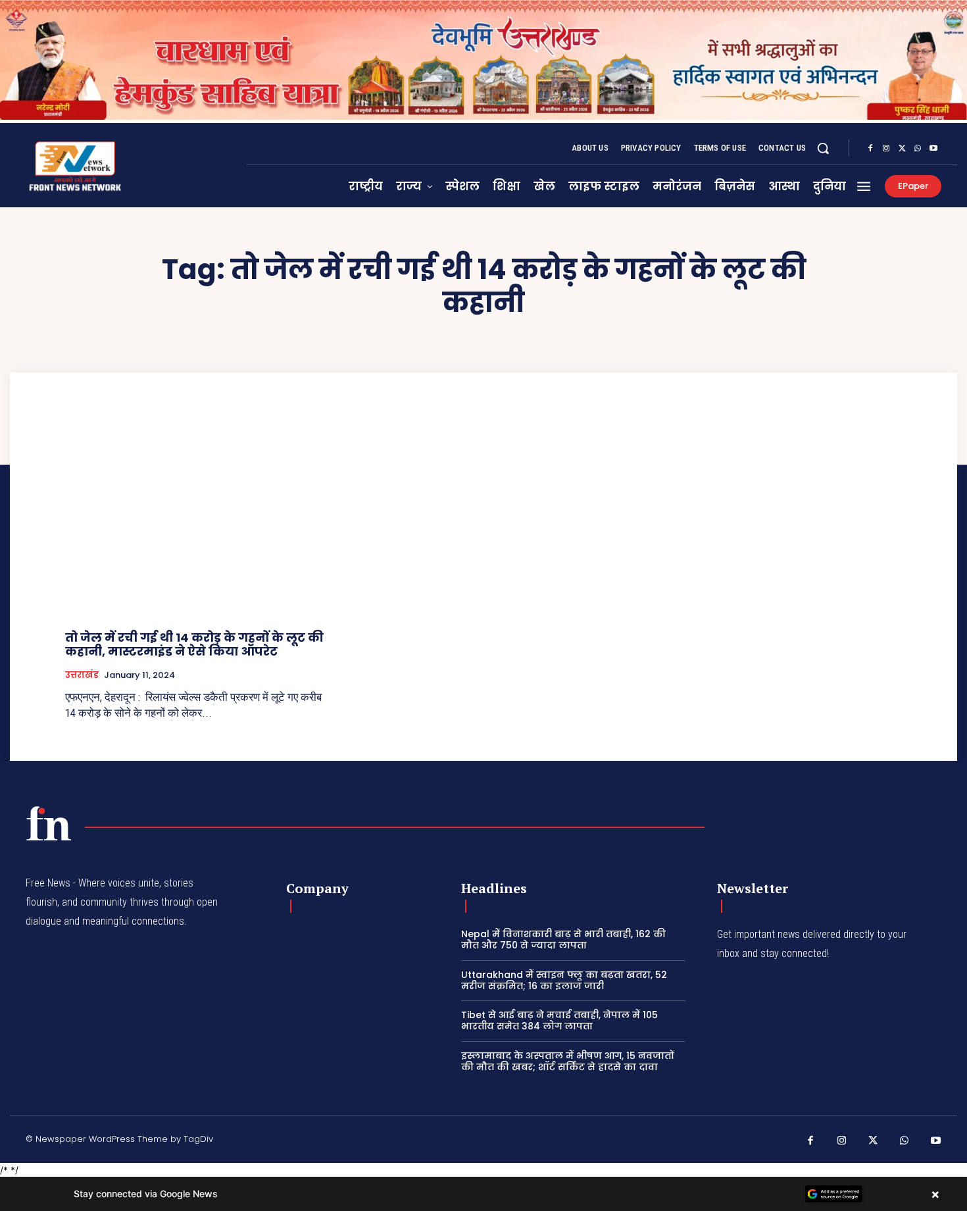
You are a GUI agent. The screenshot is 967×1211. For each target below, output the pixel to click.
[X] (902, 149)
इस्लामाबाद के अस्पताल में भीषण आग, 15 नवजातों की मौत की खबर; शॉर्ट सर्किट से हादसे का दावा (567, 1061)
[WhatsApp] (918, 149)
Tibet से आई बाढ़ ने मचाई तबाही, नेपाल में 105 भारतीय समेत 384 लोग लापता (559, 1020)
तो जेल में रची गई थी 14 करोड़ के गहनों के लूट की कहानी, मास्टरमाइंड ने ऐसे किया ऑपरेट (194, 644)
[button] (823, 148)
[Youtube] (933, 149)
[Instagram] (886, 149)
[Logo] (49, 823)
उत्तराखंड (82, 675)
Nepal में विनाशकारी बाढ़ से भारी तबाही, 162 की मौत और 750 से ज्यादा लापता (563, 939)
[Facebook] (870, 149)
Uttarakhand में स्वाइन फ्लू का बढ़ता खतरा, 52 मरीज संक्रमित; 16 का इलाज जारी (564, 980)
